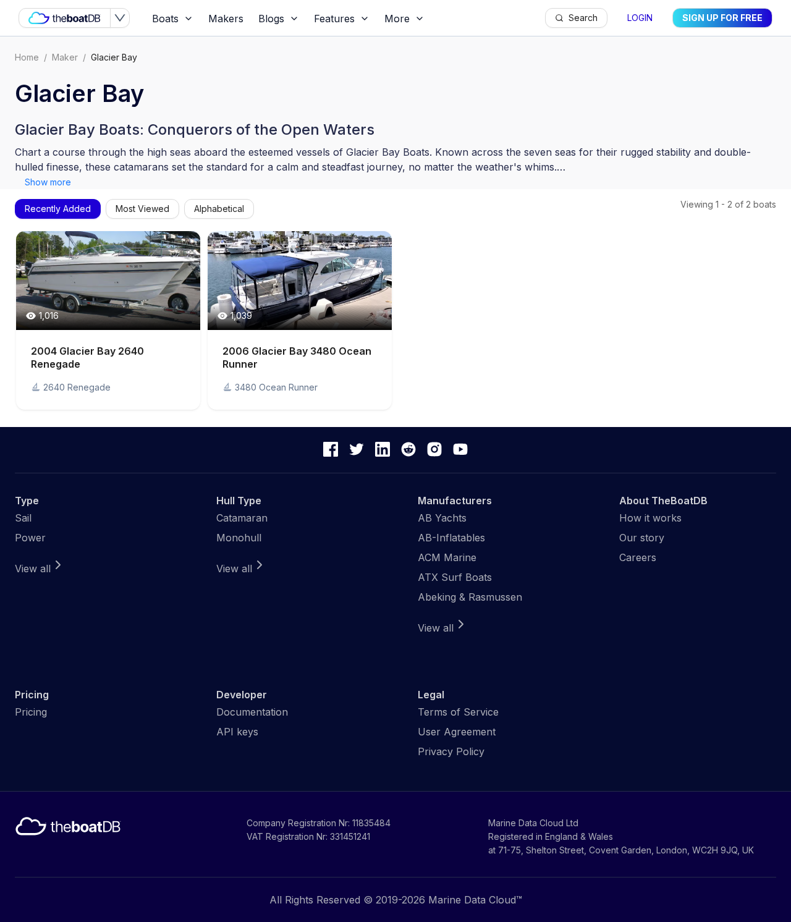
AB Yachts (442, 518)
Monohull (238, 537)
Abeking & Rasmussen (470, 597)
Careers (637, 557)
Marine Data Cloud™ (475, 900)
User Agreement (457, 731)
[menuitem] (173, 18)
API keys (237, 731)
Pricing (31, 712)
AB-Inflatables (451, 537)
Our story (641, 537)
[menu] (345, 18)
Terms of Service (458, 712)
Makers (225, 18)
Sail (23, 518)
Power (30, 537)
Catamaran (242, 518)
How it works (650, 518)
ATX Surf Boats (455, 577)
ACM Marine (447, 557)
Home (27, 57)
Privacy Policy (451, 751)
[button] (108, 320)
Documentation (252, 712)
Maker (65, 57)
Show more (48, 182)
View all (33, 568)
